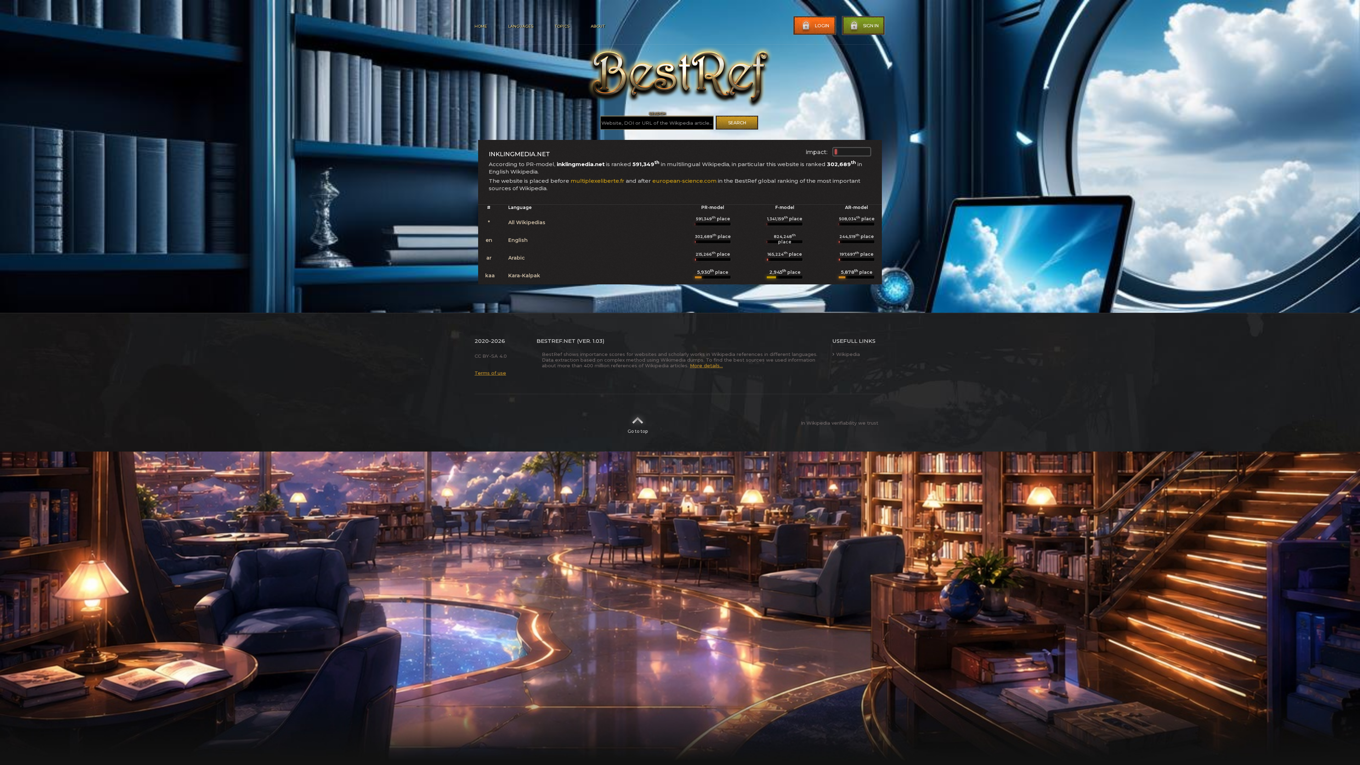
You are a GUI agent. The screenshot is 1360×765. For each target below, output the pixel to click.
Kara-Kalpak (524, 275)
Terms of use (490, 373)
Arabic (516, 258)
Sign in (871, 25)
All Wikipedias (526, 222)
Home (481, 26)
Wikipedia (848, 354)
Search (737, 122)
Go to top (638, 431)
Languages (520, 26)
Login (822, 25)
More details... (706, 365)
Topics (562, 26)
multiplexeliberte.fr (597, 180)
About (598, 26)
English (518, 240)
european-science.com (684, 180)
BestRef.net (556, 341)
